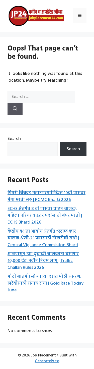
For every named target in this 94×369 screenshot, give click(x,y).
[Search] (15, 109)
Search (14, 138)
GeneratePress (47, 361)
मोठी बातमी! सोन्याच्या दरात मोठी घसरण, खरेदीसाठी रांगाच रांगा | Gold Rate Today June (45, 283)
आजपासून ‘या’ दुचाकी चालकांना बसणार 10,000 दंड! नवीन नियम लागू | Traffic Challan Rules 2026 (43, 260)
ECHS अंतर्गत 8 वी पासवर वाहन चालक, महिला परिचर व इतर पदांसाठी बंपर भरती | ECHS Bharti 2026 (45, 215)
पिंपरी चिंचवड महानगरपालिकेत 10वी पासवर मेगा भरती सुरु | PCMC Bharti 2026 (46, 196)
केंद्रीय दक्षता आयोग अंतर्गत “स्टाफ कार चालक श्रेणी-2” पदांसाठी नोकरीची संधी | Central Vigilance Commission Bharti (43, 238)
